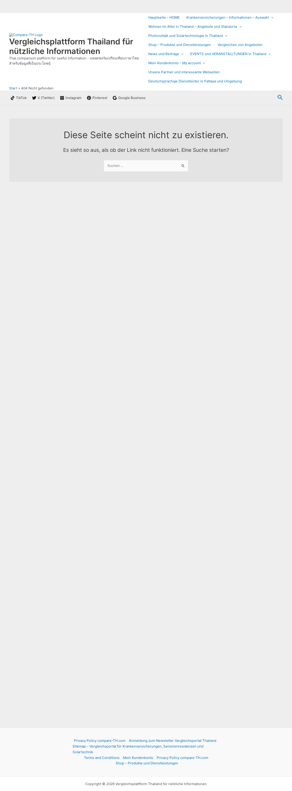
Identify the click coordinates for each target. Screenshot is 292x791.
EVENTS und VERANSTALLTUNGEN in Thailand (228, 54)
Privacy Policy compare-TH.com (99, 740)
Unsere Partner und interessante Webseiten (184, 72)
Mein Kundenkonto (138, 757)
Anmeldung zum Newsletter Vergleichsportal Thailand (172, 740)
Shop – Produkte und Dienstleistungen (179, 45)
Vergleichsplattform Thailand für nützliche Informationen (71, 46)
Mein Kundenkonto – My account (174, 63)
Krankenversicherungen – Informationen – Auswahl (227, 17)
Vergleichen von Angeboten (240, 45)
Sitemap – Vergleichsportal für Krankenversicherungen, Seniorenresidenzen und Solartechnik (138, 749)
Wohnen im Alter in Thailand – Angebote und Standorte (192, 26)
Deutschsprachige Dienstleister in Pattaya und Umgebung (195, 81)
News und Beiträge (163, 54)
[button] (271, 17)
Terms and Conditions (102, 757)
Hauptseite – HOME (164, 17)
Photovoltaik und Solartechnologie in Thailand (185, 35)
